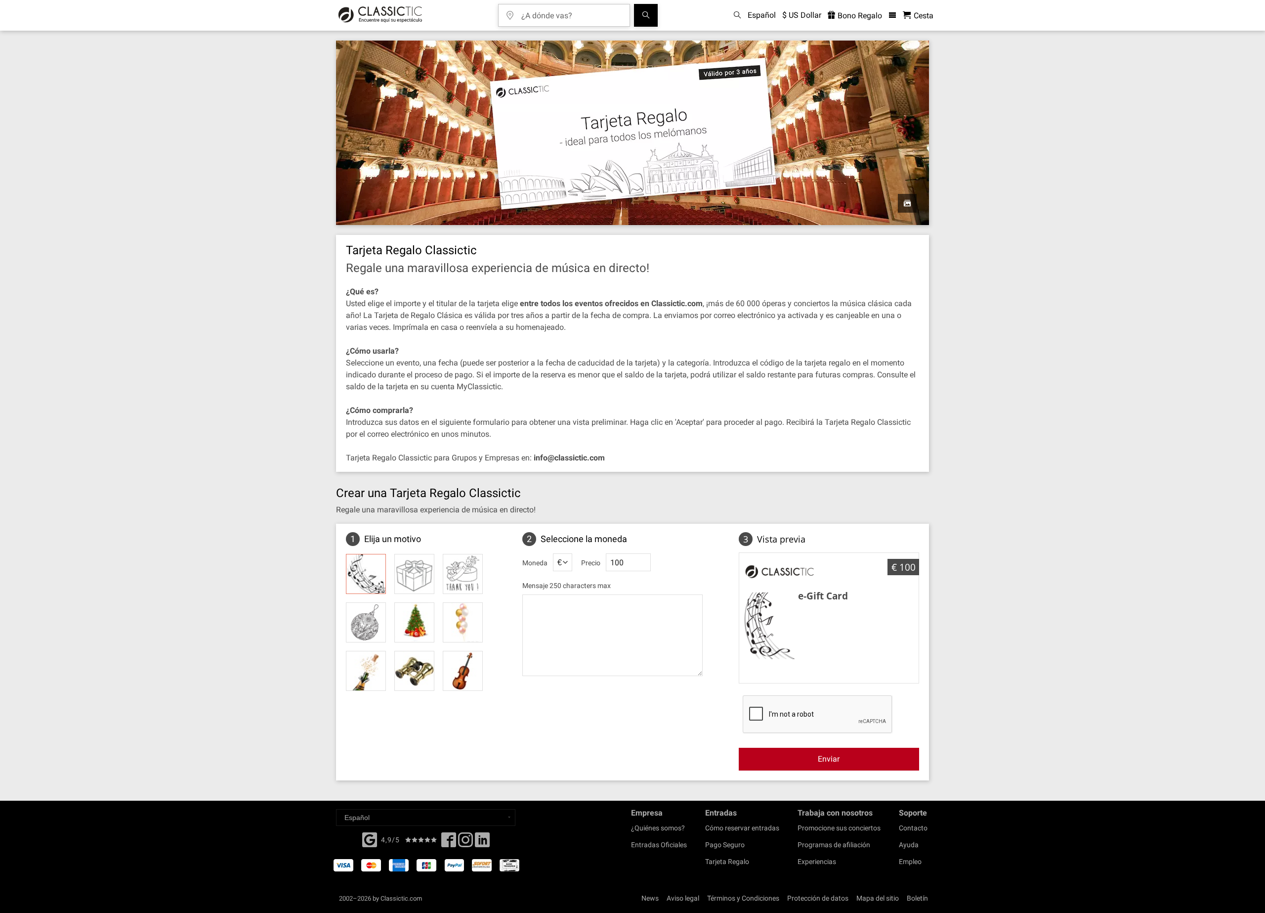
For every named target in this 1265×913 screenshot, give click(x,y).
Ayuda (909, 845)
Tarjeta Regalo (727, 862)
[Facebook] (369, 838)
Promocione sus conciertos (839, 828)
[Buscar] (646, 15)
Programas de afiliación (834, 845)
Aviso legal (683, 898)
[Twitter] (465, 843)
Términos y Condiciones (743, 898)
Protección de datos (817, 898)
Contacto (913, 828)
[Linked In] (482, 843)
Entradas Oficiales (659, 845)
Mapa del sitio (877, 898)
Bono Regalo (859, 15)
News (650, 898)
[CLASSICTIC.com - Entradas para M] (380, 15)
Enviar (829, 759)
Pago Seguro (725, 845)
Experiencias (817, 862)
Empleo (910, 862)
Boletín (917, 898)
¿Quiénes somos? (658, 828)
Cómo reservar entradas (742, 828)
